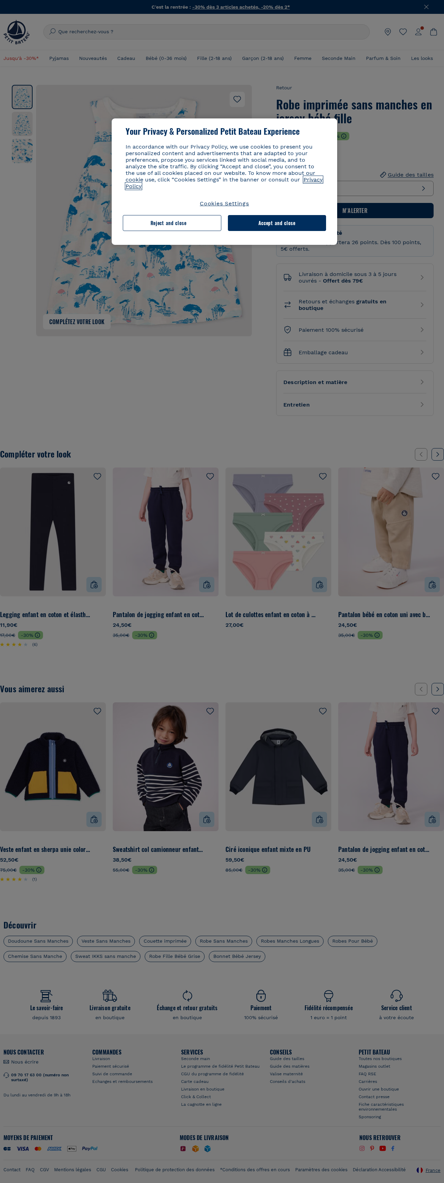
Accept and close (277, 222)
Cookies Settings (224, 203)
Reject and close (169, 222)
